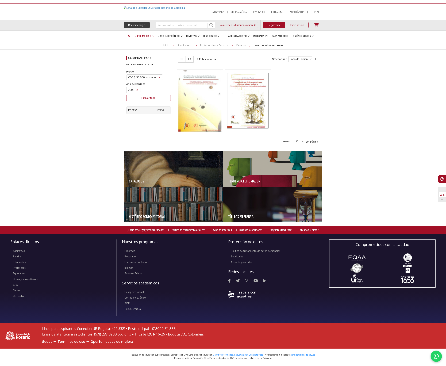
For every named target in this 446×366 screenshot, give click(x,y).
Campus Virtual (133, 308)
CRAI (15, 284)
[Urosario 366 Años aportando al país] (407, 279)
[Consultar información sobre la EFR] (357, 268)
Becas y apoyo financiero (27, 279)
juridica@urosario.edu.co (303, 354)
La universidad (218, 12)
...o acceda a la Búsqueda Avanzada (238, 25)
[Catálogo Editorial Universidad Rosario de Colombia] (163, 7)
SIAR (127, 303)
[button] (200, 91)
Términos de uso (71, 341)
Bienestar (315, 12)
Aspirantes (19, 250)
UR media (18, 296)
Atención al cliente (309, 230)
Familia (17, 256)
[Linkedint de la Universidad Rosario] (264, 281)
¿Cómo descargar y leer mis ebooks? (145, 230)
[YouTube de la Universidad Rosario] (255, 281)
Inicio (166, 45)
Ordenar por (279, 59)
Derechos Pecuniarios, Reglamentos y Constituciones (238, 354)
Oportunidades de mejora (111, 341)
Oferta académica (239, 12)
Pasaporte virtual (134, 292)
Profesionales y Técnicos (214, 45)
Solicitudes (237, 256)
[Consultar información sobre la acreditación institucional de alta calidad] (407, 257)
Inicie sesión (297, 25)
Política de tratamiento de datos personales (255, 250)
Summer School (134, 273)
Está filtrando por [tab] (139, 64)
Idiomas (129, 267)
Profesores (19, 267)
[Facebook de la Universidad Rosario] (229, 281)
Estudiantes (19, 262)
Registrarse (274, 25)
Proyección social (297, 12)
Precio (132, 110)
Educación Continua (136, 262)
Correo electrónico (135, 297)
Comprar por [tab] (139, 58)
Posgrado (130, 256)
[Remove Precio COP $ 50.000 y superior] (160, 78)
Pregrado (130, 250)
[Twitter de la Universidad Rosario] (238, 281)
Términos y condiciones (250, 230)
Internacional (277, 12)
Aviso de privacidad (222, 230)
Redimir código (136, 25)
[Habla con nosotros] (436, 356)
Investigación (259, 12)
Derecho (241, 45)
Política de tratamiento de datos (188, 230)
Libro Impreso (185, 45)
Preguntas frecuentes (281, 230)
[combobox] (181, 25)
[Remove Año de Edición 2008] (137, 90)
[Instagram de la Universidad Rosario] (246, 281)
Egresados (19, 273)
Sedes (16, 290)
